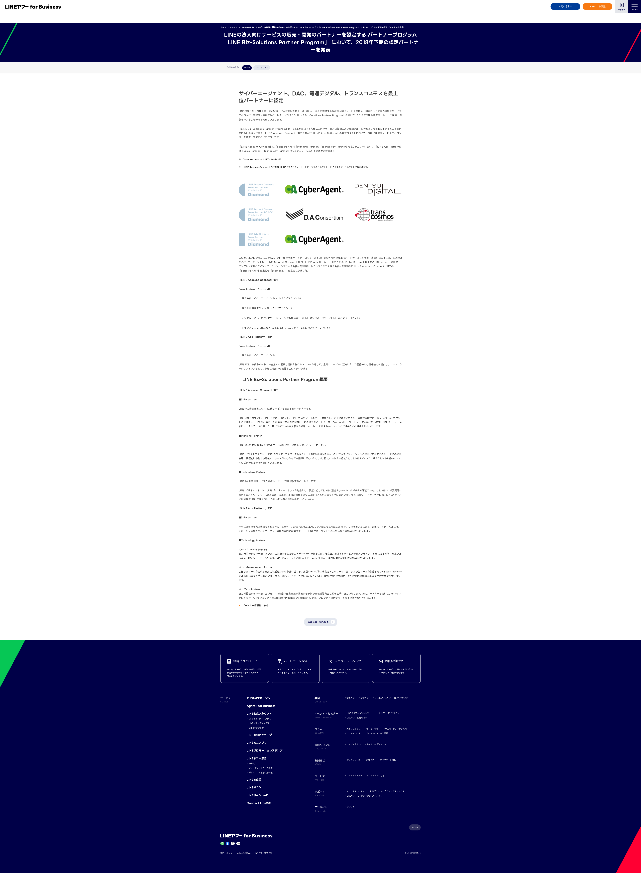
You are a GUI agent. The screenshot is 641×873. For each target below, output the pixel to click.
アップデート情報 (388, 760)
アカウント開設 (597, 6)
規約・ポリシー (227, 853)
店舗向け (365, 697)
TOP (416, 827)
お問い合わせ (565, 6)
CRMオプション (256, 727)
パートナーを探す (355, 775)
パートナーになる (376, 775)
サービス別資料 (354, 744)
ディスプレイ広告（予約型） (262, 772)
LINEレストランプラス (259, 723)
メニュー (634, 9)
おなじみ (351, 806)
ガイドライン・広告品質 (377, 733)
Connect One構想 (259, 803)
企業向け (351, 697)
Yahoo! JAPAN (244, 853)
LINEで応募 (254, 780)
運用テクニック (353, 728)
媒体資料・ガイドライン (378, 744)
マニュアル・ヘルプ (355, 791)
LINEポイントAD (257, 795)
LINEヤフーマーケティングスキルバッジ (364, 795)
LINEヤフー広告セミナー (358, 717)
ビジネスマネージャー (260, 698)
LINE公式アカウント (259, 714)
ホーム (223, 27)
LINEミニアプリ (257, 743)
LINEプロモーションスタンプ (264, 751)
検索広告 (253, 763)
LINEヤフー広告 (257, 758)
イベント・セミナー (326, 715)
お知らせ (233, 27)
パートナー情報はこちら (255, 605)
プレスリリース (353, 760)
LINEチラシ (254, 787)
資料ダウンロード (325, 746)
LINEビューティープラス (260, 718)
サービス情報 (372, 728)
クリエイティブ (353, 733)
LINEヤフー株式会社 (263, 853)
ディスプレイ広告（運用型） (262, 768)
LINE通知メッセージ (259, 735)
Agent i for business (261, 706)
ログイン (621, 9)
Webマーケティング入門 (395, 728)
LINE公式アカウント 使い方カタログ (391, 697)
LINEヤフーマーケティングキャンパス (387, 791)
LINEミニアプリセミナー (390, 713)
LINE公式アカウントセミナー (360, 713)
